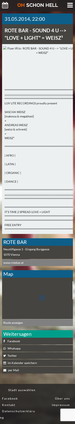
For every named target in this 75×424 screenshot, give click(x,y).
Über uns (62, 398)
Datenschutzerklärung (17, 414)
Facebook (10, 398)
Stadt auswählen (22, 390)
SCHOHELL (37, 5)
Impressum (61, 405)
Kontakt (8, 405)
